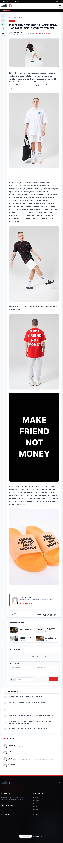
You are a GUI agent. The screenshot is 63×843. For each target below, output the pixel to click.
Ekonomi (37, 800)
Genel (36, 803)
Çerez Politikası (39, 824)
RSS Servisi (6, 824)
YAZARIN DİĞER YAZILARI (26, 603)
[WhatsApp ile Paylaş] (3, 24)
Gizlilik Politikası (39, 818)
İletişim (17, 1)
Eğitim (36, 797)
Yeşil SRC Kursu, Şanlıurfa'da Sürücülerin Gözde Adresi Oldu (24, 10)
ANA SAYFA (13, 17)
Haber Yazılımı (26, 836)
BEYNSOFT (40, 836)
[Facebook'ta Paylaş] (3, 16)
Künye (11, 1)
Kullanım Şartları (39, 821)
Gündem (36, 809)
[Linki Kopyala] (3, 29)
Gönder (53, 679)
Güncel (20, 17)
